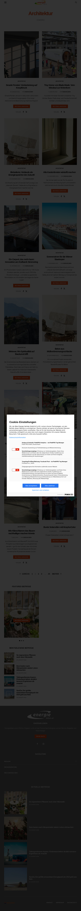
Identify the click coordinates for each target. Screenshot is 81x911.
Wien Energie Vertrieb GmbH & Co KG (27, 426)
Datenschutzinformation (17, 437)
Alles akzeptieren (31, 486)
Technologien (56, 426)
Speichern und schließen (40, 490)
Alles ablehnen (50, 486)
